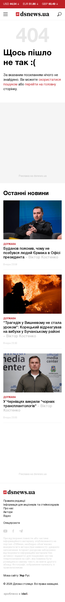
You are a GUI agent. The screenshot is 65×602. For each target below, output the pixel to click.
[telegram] (21, 531)
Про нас (8, 508)
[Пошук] (59, 14)
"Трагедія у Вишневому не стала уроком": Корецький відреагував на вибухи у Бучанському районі (32, 329)
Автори (7, 512)
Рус (27, 576)
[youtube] (5, 531)
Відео (7, 516)
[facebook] (13, 531)
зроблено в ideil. (15, 594)
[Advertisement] (32, 140)
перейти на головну (40, 84)
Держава (9, 244)
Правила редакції (14, 501)
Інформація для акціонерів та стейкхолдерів (31, 505)
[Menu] (5, 14)
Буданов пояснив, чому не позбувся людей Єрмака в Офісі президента (31, 253)
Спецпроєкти (11, 523)
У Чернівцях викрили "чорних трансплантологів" (29, 406)
